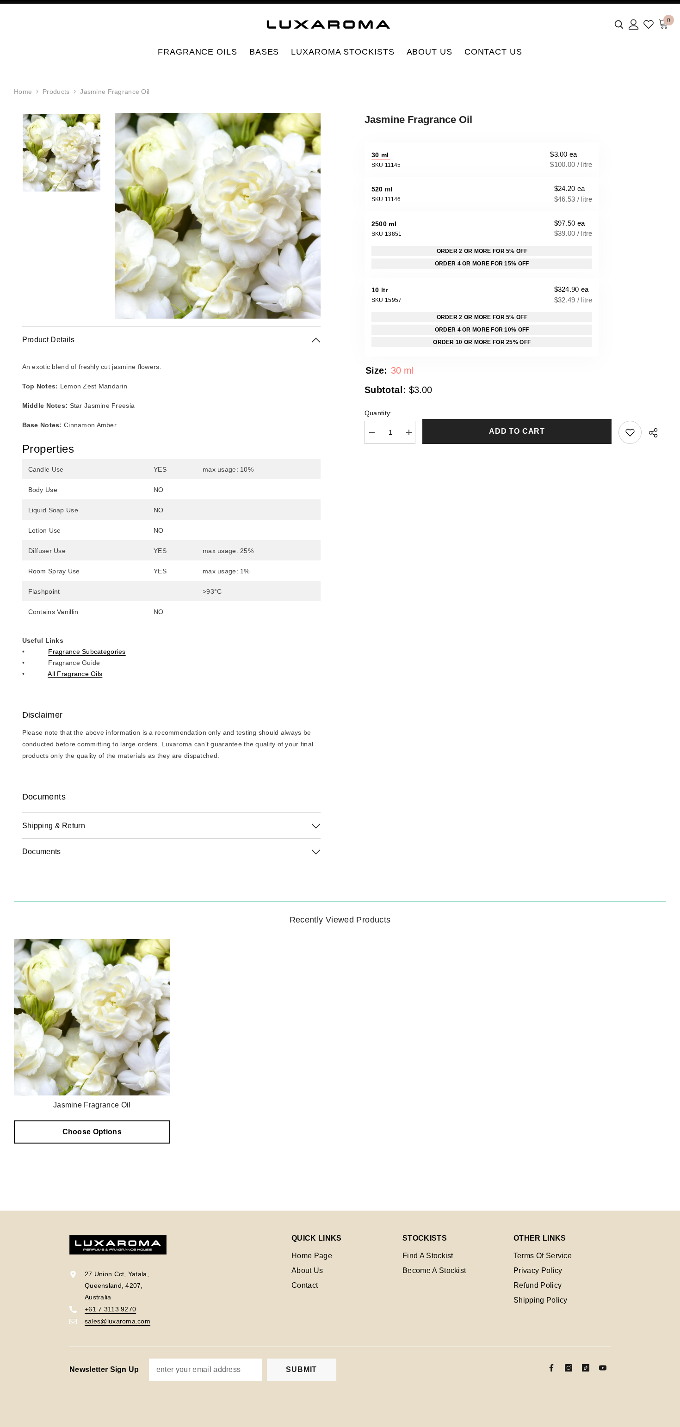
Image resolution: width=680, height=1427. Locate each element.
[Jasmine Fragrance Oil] (92, 1017)
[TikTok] (585, 1368)
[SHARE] (650, 433)
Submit (301, 1369)
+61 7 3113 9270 (110, 1309)
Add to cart (517, 431)
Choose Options (92, 1132)
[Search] (619, 24)
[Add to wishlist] (630, 432)
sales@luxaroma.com (117, 1321)
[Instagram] (568, 1368)
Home (23, 91)
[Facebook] (551, 1368)
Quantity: (378, 413)
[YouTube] (603, 1368)
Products (56, 91)
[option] (218, 216)
